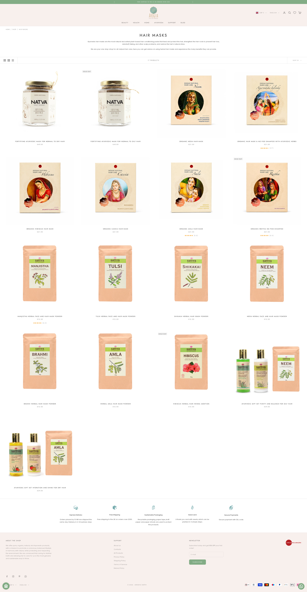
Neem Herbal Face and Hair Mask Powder (267, 316)
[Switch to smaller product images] (9, 60)
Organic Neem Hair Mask (191, 141)
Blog (183, 23)
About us (117, 545)
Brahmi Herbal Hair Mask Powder (40, 404)
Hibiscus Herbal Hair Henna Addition (191, 404)
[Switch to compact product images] (13, 60)
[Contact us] (301, 586)
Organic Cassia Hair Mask (115, 229)
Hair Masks (23, 29)
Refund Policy (119, 568)
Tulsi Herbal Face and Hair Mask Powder (116, 316)
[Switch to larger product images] (5, 60)
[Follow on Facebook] (7, 576)
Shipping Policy (120, 560)
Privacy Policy (119, 557)
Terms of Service (120, 564)
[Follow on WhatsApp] (25, 576)
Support (172, 23)
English (273, 13)
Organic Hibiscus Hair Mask (40, 229)
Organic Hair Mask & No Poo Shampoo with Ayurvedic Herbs (267, 141)
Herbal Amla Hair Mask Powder (115, 404)
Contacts (117, 549)
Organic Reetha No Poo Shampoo (267, 229)
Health (136, 23)
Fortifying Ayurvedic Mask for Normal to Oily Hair (116, 141)
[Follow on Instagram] (13, 576)
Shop (14, 29)
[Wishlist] (294, 12)
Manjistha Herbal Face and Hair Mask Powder (40, 316)
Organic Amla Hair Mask (191, 229)
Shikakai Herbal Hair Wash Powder (191, 316)
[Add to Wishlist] (71, 72)
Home (147, 23)
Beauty (125, 23)
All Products (118, 553)
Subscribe (197, 562)
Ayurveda (158, 23)
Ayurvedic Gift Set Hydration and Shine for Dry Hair (40, 488)
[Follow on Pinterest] (19, 576)
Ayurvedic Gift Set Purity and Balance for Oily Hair (267, 404)
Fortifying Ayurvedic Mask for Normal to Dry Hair (40, 141)
